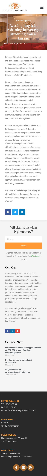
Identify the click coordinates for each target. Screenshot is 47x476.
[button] (41, 7)
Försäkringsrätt (23, 20)
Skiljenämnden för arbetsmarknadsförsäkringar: (17, 370)
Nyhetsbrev (35, 256)
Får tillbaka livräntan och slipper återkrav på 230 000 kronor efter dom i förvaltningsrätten (23, 350)
